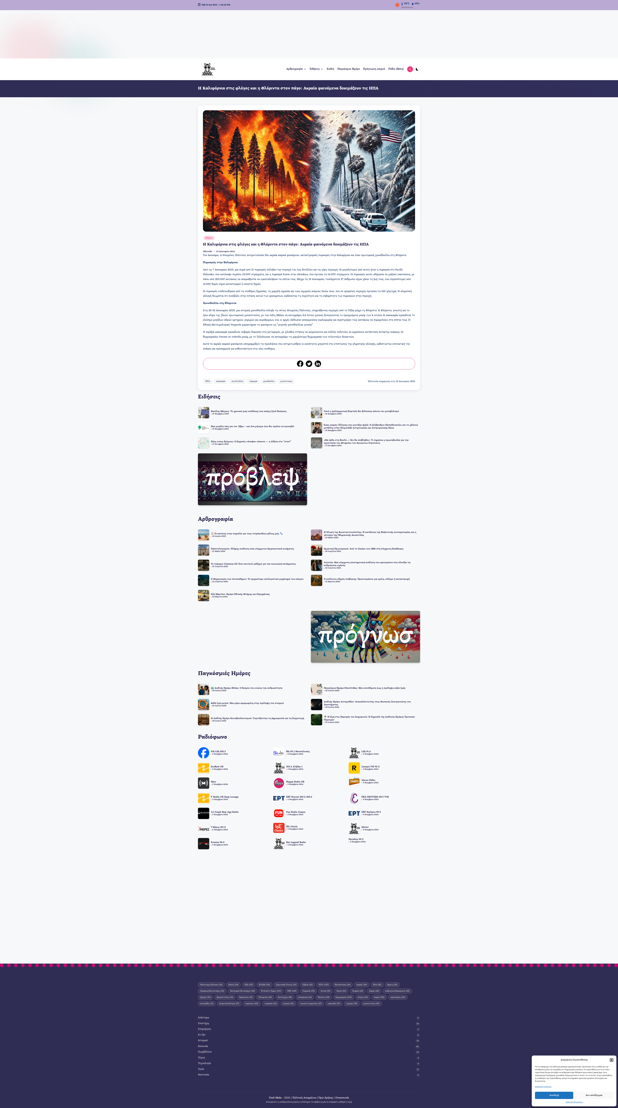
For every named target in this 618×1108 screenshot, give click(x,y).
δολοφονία (265, 997)
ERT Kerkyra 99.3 (371, 812)
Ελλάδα (264, 985)
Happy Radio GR (295, 782)
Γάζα (248, 985)
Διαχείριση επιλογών (543, 1087)
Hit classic (292, 826)
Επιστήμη (203, 1023)
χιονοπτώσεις (286, 381)
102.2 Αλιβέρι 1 (294, 767)
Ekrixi (365, 827)
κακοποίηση (398, 997)
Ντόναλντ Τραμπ (271, 991)
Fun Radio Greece (295, 812)
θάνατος (323, 997)
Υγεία (201, 1069)
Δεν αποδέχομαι (594, 1095)
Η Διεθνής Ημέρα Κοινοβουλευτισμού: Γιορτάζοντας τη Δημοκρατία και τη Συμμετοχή (257, 718)
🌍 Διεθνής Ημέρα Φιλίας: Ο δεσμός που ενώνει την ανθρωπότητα (246, 688)
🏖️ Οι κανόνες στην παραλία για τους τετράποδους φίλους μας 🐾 (247, 534)
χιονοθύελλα (268, 381)
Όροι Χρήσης (326, 1098)
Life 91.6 (366, 751)
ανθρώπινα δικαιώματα (397, 991)
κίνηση (363, 997)
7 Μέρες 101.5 (218, 827)
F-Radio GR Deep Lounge (225, 797)
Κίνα (377, 985)
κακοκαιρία (220, 381)
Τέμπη (341, 991)
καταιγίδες (206, 1004)
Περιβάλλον (205, 1052)
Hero (213, 782)
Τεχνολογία (204, 1063)
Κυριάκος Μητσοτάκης (212, 991)
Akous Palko (368, 780)
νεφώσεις (251, 1004)
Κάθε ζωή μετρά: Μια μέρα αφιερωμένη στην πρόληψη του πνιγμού (247, 703)
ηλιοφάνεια (305, 997)
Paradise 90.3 (356, 839)
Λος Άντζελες (237, 381)
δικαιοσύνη (246, 997)
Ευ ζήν (201, 1035)
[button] (611, 1060)
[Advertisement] (309, 34)
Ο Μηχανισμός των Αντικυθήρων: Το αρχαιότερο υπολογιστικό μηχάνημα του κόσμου (257, 579)
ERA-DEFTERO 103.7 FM (375, 797)
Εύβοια (308, 985)
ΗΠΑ (207, 381)
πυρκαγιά (253, 381)
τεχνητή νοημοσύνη (311, 1004)
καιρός (379, 997)
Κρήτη (392, 985)
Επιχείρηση (204, 1029)
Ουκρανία (309, 991)
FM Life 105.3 (218, 751)
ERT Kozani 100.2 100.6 (299, 797)
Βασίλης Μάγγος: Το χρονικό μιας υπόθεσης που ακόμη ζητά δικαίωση (248, 411)
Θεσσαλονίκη (342, 985)
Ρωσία (325, 991)
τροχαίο (351, 1004)
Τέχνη (201, 1057)
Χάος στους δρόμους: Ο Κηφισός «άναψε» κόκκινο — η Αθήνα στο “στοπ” (251, 441)
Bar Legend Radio (296, 842)
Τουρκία (357, 991)
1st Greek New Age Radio (225, 812)
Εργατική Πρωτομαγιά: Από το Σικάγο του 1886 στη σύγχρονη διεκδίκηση (363, 549)
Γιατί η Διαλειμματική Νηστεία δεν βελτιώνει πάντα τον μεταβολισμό (361, 411)
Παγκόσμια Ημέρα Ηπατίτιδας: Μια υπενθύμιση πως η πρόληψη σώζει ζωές (364, 688)
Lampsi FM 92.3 (370, 767)
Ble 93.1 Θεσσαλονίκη (298, 751)
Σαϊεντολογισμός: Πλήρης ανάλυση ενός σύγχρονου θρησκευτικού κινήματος (252, 549)
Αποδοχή (554, 1095)
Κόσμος (209, 238)
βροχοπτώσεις (225, 997)
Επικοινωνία (342, 1098)
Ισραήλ (361, 985)
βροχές (205, 997)
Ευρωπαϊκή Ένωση (286, 985)
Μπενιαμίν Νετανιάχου (242, 991)
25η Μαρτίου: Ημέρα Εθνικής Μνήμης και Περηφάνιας (240, 594)
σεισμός (288, 1004)
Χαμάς (374, 991)
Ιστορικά (203, 1040)
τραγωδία (334, 1004)
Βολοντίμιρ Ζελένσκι (211, 985)
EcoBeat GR (217, 767)
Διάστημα (203, 1017)
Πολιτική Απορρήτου (574, 1102)
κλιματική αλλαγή (229, 1004)
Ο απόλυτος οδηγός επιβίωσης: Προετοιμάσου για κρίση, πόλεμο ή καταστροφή (367, 579)
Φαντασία (203, 1075)
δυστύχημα (285, 997)
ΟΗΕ (291, 991)
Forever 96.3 (218, 842)
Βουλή (233, 985)
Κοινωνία (203, 1046)
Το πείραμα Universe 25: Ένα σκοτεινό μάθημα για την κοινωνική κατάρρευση (253, 564)
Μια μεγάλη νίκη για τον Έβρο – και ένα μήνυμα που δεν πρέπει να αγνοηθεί (252, 426)
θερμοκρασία (344, 997)
